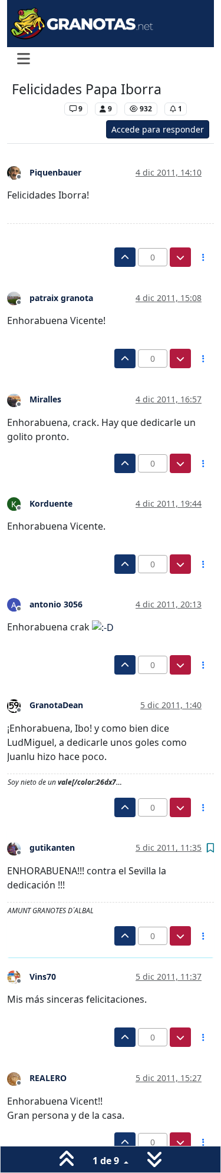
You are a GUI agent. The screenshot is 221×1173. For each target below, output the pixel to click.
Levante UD (35, 109)
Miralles (45, 399)
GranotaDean (56, 705)
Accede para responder (157, 129)
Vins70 (42, 976)
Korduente (50, 503)
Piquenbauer (55, 172)
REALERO (48, 1077)
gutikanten (52, 847)
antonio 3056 (56, 604)
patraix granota (61, 297)
